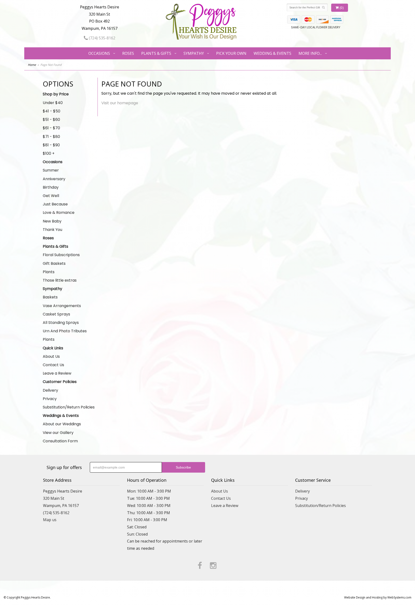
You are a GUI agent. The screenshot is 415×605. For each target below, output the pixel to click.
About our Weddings (62, 424)
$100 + (49, 153)
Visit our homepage (119, 103)
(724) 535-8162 (101, 38)
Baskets (50, 297)
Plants (49, 272)
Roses (128, 53)
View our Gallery (58, 432)
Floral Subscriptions (61, 255)
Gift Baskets (54, 263)
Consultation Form (60, 441)
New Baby (52, 221)
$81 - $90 (51, 145)
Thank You (52, 229)
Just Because (55, 204)
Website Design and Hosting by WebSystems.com (377, 597)
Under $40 (53, 102)
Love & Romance (58, 212)
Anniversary (54, 179)
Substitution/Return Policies (69, 407)
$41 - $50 (51, 111)
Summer (51, 170)
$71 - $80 (51, 136)
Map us (49, 519)
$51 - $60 (51, 119)
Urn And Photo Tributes (65, 331)
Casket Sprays (56, 314)
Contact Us (53, 365)
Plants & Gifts (156, 53)
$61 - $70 (51, 128)
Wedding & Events (272, 53)
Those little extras (60, 280)
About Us (51, 356)
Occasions (99, 53)
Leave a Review (57, 373)
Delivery (50, 390)
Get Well (51, 195)
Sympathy (193, 53)
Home (32, 65)
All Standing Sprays (61, 322)
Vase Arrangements (62, 306)
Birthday (51, 187)
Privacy (50, 398)
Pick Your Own (231, 53)
